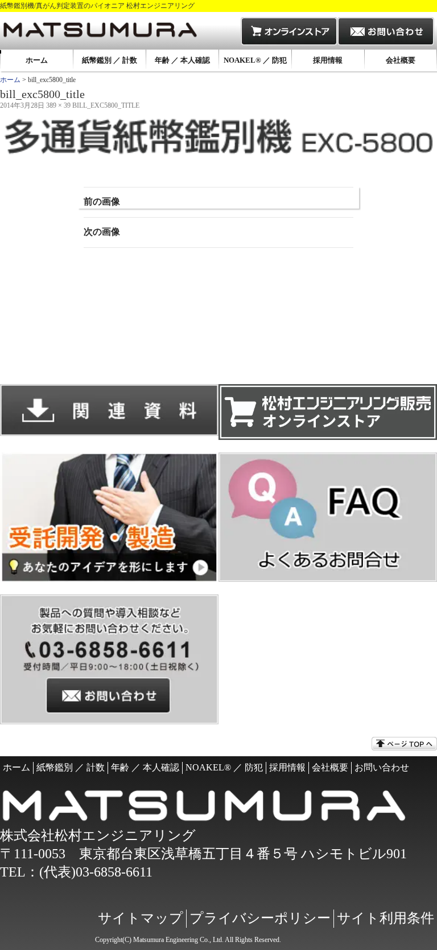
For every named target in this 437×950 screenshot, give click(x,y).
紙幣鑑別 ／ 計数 (109, 60)
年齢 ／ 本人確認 (182, 60)
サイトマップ (140, 918)
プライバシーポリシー (260, 918)
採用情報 (328, 60)
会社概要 (400, 60)
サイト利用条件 (385, 918)
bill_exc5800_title (105, 105)
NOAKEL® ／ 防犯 (255, 60)
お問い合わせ (381, 767)
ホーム (37, 60)
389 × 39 (58, 105)
